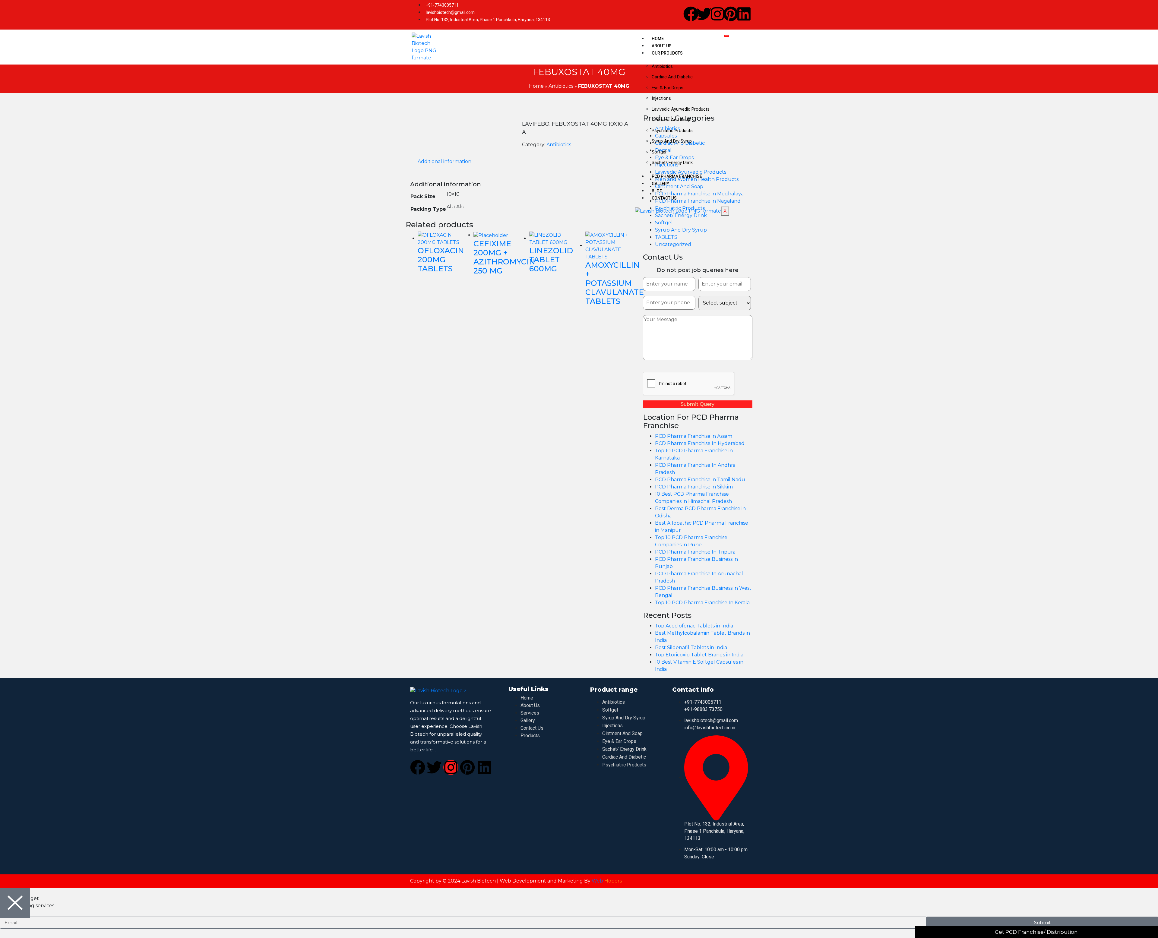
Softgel (659, 152)
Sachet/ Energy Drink (672, 162)
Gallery (660, 183)
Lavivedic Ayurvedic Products (681, 109)
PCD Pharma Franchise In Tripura (695, 552)
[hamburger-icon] (726, 36)
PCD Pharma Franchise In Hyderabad (700, 443)
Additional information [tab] (444, 161)
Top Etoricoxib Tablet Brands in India (699, 655)
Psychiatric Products (672, 130)
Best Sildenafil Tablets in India (691, 647)
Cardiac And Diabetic (672, 77)
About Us (662, 45)
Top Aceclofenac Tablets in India (694, 626)
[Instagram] (717, 13)
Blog (657, 190)
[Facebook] (690, 13)
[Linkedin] (743, 13)
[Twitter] (704, 13)
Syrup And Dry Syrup (672, 141)
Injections (661, 98)
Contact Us (664, 198)
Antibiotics (662, 66)
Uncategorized (673, 244)
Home (658, 38)
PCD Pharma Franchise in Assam (693, 436)
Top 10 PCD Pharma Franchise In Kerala (702, 602)
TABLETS (666, 237)
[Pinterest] (730, 13)
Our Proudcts (667, 53)
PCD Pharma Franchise (677, 176)
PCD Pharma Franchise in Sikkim (694, 487)
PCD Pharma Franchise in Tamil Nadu (700, 479)
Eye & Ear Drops (667, 87)
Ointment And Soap (671, 119)
